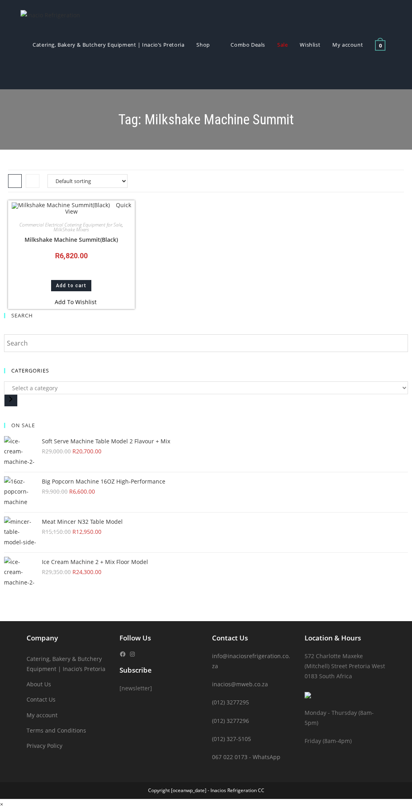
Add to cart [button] (71, 285)
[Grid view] (15, 181)
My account (42, 715)
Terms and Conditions (56, 730)
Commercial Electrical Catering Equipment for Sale (70, 224)
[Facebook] (122, 654)
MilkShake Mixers (71, 229)
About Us (39, 684)
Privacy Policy (44, 745)
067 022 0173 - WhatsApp (246, 757)
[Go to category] (11, 400)
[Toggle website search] (35, 74)
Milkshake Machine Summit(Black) (71, 239)
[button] (71, 302)
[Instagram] (132, 654)
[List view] (32, 181)
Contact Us (41, 699)
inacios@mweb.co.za (240, 684)
